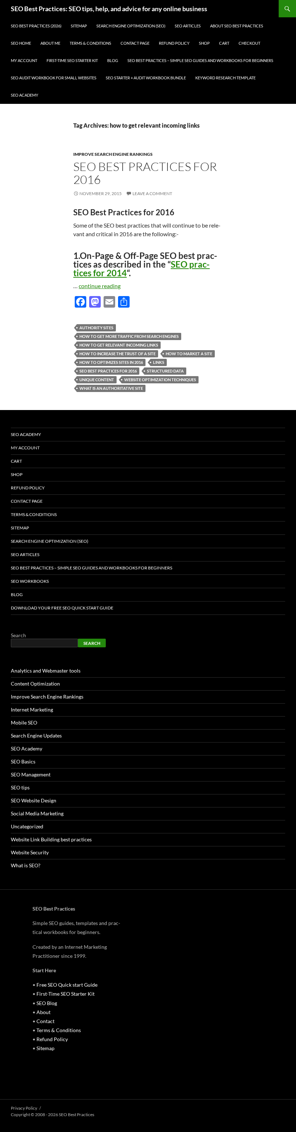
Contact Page (135, 43)
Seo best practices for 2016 (108, 371)
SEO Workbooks (30, 581)
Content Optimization (35, 683)
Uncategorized (27, 826)
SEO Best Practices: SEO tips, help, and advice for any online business (109, 9)
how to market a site (189, 353)
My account (24, 60)
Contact (45, 1021)
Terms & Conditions (90, 43)
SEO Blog (46, 1003)
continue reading (100, 285)
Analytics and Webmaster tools (45, 671)
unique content (96, 379)
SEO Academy (24, 95)
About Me (50, 43)
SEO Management (31, 774)
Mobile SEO (24, 722)
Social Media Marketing (37, 813)
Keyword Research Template (225, 77)
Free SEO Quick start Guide (66, 985)
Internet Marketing (32, 709)
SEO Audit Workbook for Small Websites (53, 77)
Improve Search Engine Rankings (113, 154)
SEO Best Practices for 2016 (145, 173)
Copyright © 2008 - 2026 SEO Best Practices (52, 1114)
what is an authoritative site (111, 388)
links (158, 362)
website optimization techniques (160, 379)
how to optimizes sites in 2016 (111, 362)
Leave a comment (152, 193)
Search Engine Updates (36, 735)
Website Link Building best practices (51, 839)
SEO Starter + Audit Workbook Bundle (146, 77)
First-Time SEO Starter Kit (72, 60)
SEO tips (20, 787)
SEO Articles (188, 25)
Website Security (30, 852)
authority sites (96, 327)
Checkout (249, 43)
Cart (224, 43)
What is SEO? (25, 865)
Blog (112, 60)
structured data (165, 371)
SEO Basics (23, 761)
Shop (204, 43)
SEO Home (21, 43)
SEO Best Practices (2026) (36, 25)
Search (18, 635)
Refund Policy (174, 43)
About (43, 1012)
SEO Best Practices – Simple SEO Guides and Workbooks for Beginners (200, 60)
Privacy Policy (24, 1108)
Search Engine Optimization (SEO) (130, 25)
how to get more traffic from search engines (129, 336)
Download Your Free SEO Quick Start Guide (62, 608)
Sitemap (79, 25)
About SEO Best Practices (236, 25)
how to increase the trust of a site (117, 353)
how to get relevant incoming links (118, 345)
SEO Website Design (33, 800)
